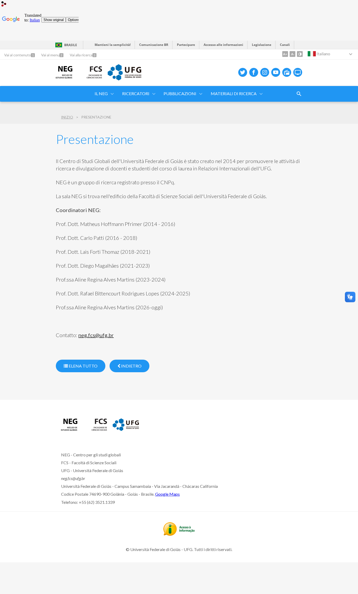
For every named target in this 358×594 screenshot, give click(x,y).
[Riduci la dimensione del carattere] (292, 54)
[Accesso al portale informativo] (179, 534)
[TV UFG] (297, 72)
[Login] (4, 4)
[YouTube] (275, 72)
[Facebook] (253, 72)
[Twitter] (242, 72)
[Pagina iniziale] (69, 429)
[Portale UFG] (124, 79)
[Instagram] (264, 72)
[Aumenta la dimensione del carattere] (285, 54)
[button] (136, 94)
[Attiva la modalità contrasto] (300, 54)
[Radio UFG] (286, 72)
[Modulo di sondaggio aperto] (299, 94)
